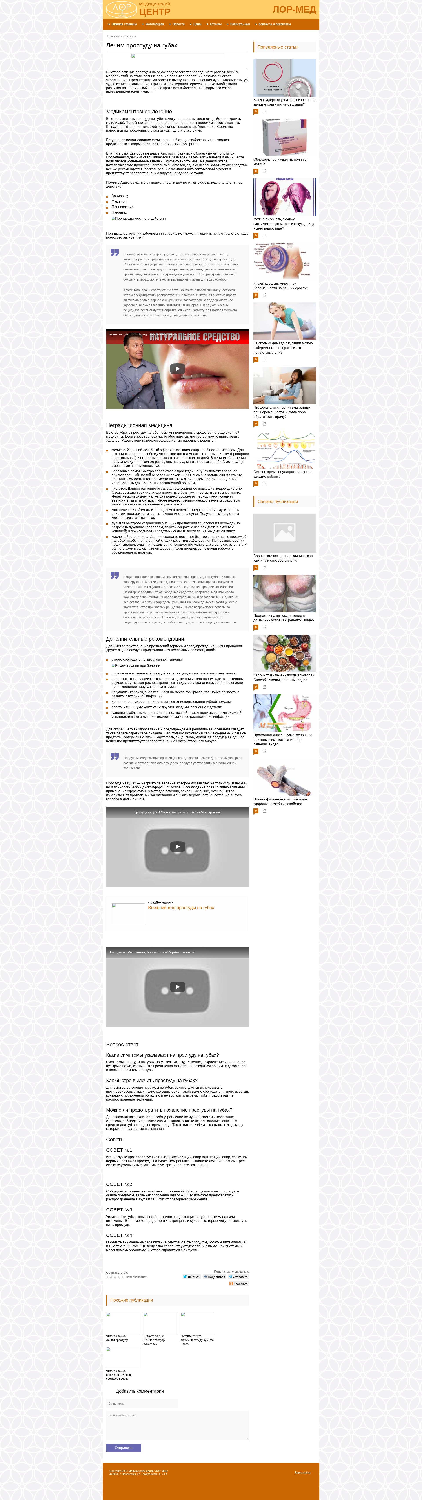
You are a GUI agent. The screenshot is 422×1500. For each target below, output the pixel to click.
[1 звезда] (108, 1277)
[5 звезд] (123, 1277)
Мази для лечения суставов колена (118, 1376)
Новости (179, 24)
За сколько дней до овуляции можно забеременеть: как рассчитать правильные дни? (283, 347)
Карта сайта (303, 1472)
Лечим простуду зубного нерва (197, 1341)
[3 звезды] (115, 1277)
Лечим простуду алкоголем (154, 1341)
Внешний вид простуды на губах (181, 907)
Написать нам (240, 24)
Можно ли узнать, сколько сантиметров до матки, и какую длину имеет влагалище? (283, 223)
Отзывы (216, 24)
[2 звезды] (112, 1277)
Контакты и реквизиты (275, 24)
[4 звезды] (119, 1277)
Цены (197, 24)
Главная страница (124, 24)
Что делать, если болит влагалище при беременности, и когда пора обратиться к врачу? (281, 412)
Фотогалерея (155, 24)
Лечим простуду (117, 1340)
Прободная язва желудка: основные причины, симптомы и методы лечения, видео (282, 739)
